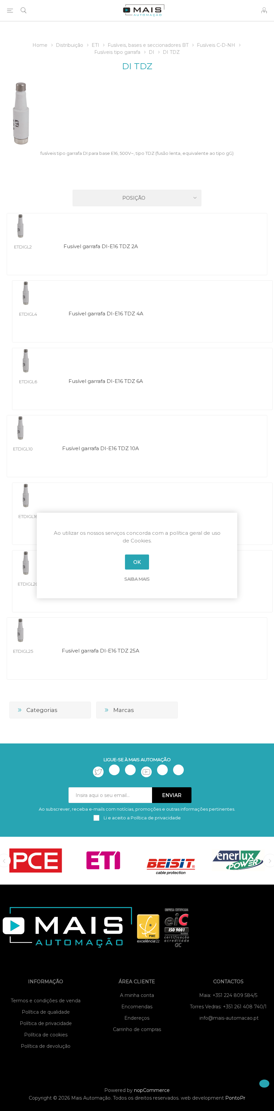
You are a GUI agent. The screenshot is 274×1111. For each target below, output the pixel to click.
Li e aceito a (142, 817)
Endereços (136, 1018)
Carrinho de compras (137, 1029)
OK (137, 562)
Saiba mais (137, 579)
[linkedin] (162, 770)
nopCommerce (152, 1090)
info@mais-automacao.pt (229, 1018)
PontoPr (235, 1098)
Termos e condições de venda (46, 1001)
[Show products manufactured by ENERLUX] (238, 860)
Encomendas (136, 1007)
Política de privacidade (46, 1023)
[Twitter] (98, 772)
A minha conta (137, 995)
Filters (138, 179)
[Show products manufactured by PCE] (35, 860)
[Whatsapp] (178, 770)
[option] (36, 860)
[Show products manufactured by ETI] (103, 860)
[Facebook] (114, 770)
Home (39, 45)
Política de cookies (45, 1035)
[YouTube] (146, 772)
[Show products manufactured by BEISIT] (170, 860)
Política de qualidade (46, 1012)
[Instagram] (130, 770)
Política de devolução (46, 1046)
